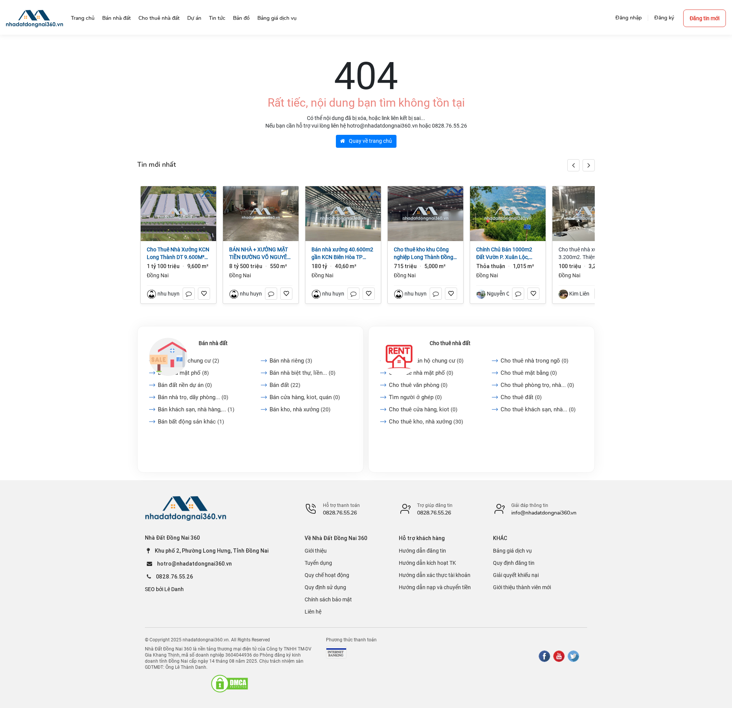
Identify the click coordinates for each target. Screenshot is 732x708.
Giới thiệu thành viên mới (522, 587)
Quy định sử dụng (325, 587)
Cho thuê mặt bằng (529, 372)
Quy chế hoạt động (327, 575)
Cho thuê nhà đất (450, 343)
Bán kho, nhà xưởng (300, 409)
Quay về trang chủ (370, 141)
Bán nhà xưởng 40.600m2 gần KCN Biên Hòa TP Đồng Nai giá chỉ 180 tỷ (342, 253)
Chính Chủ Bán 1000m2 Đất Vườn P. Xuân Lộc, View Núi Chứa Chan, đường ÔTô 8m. (504, 253)
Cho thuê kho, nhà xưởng (426, 421)
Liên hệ (313, 612)
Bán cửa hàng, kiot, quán (305, 397)
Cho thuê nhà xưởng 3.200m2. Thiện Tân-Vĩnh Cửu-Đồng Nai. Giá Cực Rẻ (589, 253)
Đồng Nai (158, 275)
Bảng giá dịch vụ (512, 551)
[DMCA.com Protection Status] (229, 683)
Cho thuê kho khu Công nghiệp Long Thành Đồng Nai (423, 253)
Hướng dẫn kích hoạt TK (427, 563)
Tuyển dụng (318, 563)
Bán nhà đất (213, 343)
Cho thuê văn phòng (418, 385)
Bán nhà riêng (291, 360)
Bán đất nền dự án (185, 385)
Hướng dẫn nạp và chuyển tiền (435, 587)
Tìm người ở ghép (415, 397)
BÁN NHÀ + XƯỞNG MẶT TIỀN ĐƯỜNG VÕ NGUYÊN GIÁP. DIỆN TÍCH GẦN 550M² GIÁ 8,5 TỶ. (260, 253)
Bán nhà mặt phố (183, 372)
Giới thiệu (316, 551)
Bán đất (285, 385)
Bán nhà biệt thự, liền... (303, 372)
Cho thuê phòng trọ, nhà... (537, 385)
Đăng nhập (628, 17)
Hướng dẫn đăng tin (422, 551)
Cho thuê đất (521, 397)
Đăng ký (664, 17)
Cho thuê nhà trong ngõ (534, 360)
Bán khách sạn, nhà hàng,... (196, 409)
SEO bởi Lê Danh (164, 589)
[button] (589, 165)
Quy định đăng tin (514, 563)
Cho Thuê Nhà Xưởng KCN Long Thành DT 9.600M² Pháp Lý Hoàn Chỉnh (178, 253)
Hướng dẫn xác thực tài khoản (434, 575)
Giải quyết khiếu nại (516, 575)
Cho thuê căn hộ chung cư (426, 360)
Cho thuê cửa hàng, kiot (423, 409)
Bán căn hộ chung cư (188, 360)
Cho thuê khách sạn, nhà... (538, 409)
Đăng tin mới (704, 18)
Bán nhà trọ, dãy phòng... (193, 397)
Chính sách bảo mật (328, 599)
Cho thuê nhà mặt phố (421, 372)
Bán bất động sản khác (191, 421)
